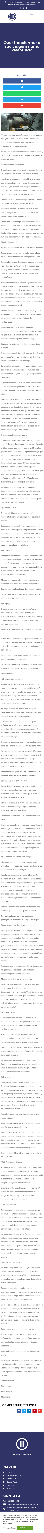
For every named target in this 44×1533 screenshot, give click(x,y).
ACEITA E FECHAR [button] (25, 1528)
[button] (31, 15)
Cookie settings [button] (9, 1528)
